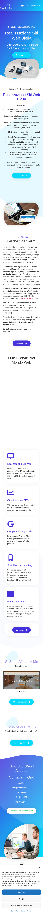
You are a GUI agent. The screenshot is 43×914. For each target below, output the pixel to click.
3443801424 (21, 797)
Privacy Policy (26, 911)
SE (9, 5)
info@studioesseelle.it (21, 788)
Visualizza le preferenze (21, 905)
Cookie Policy (15, 911)
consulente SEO (26, 299)
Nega (21, 899)
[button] (39, 868)
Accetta (21, 892)
